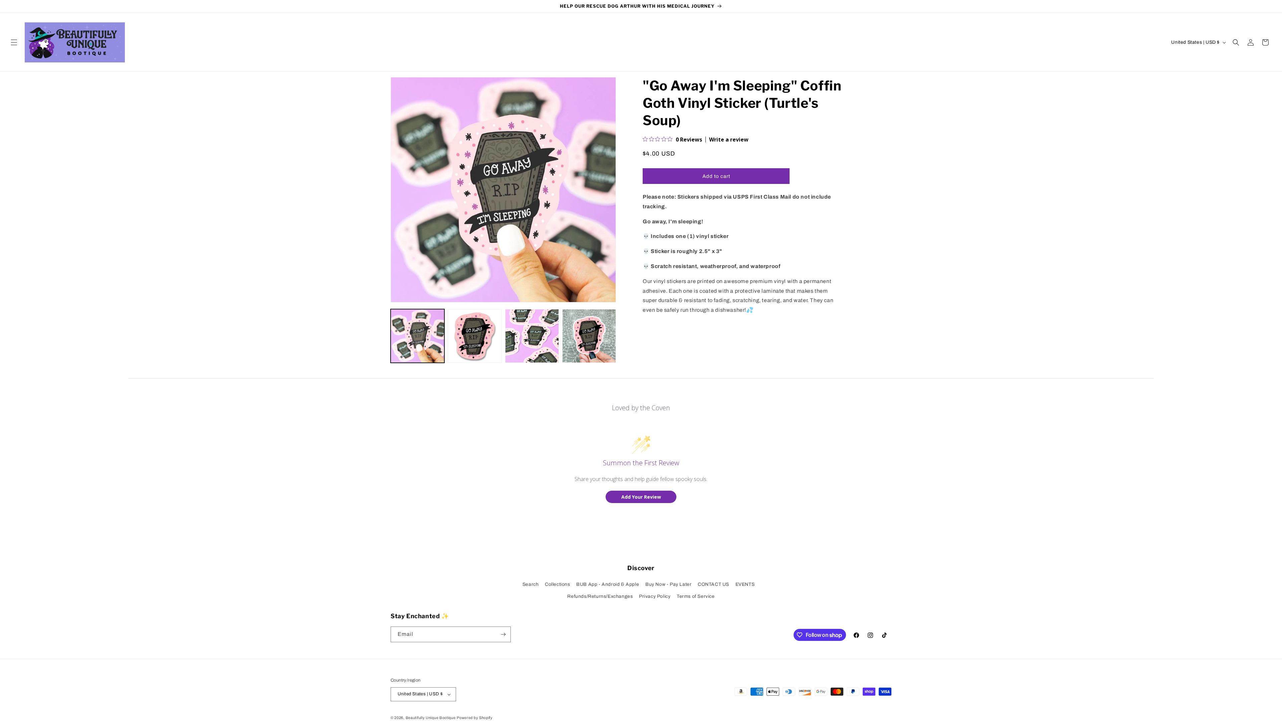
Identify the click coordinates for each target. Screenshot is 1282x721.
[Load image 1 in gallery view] (417, 336)
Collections (557, 584)
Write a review (729, 140)
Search (530, 584)
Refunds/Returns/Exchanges (600, 596)
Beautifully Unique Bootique (431, 718)
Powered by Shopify (475, 718)
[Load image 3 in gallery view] (532, 336)
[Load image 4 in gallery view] (589, 336)
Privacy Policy (654, 596)
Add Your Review (641, 497)
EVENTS (745, 584)
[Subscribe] (503, 634)
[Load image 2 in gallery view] (474, 336)
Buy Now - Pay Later (668, 584)
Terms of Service (696, 596)
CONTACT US (713, 584)
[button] (14, 42)
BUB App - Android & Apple (607, 584)
